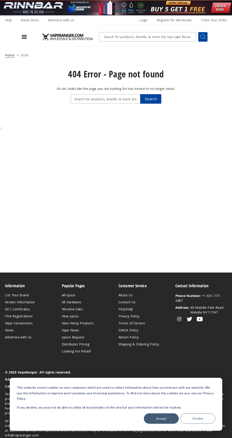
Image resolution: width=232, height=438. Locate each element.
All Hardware (71, 302)
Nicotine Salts (72, 309)
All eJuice (68, 295)
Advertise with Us (61, 20)
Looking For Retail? (76, 351)
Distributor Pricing (75, 344)
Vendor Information (20, 302)
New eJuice (70, 316)
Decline (198, 418)
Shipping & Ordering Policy (138, 344)
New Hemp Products (78, 323)
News (9, 330)
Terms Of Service (131, 323)
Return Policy (128, 337)
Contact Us (126, 302)
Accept (161, 418)
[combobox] (147, 37)
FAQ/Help (125, 309)
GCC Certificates (17, 309)
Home (9, 55)
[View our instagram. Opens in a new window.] (179, 319)
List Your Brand (17, 295)
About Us (125, 295)
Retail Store (30, 20)
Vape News (70, 330)
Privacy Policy (128, 316)
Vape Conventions (19, 323)
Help (8, 20)
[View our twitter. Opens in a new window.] (189, 319)
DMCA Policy (128, 330)
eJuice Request (73, 337)
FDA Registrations (19, 316)
